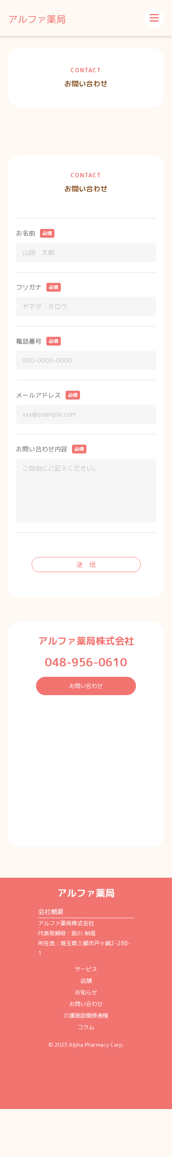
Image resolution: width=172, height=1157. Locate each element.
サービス (86, 969)
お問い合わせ (86, 686)
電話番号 (29, 341)
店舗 (86, 980)
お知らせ (86, 992)
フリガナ (29, 287)
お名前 (25, 233)
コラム (86, 1027)
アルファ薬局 (37, 19)
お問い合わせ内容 (41, 449)
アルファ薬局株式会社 (86, 641)
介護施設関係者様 (86, 1015)
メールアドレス (38, 395)
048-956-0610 (86, 662)
